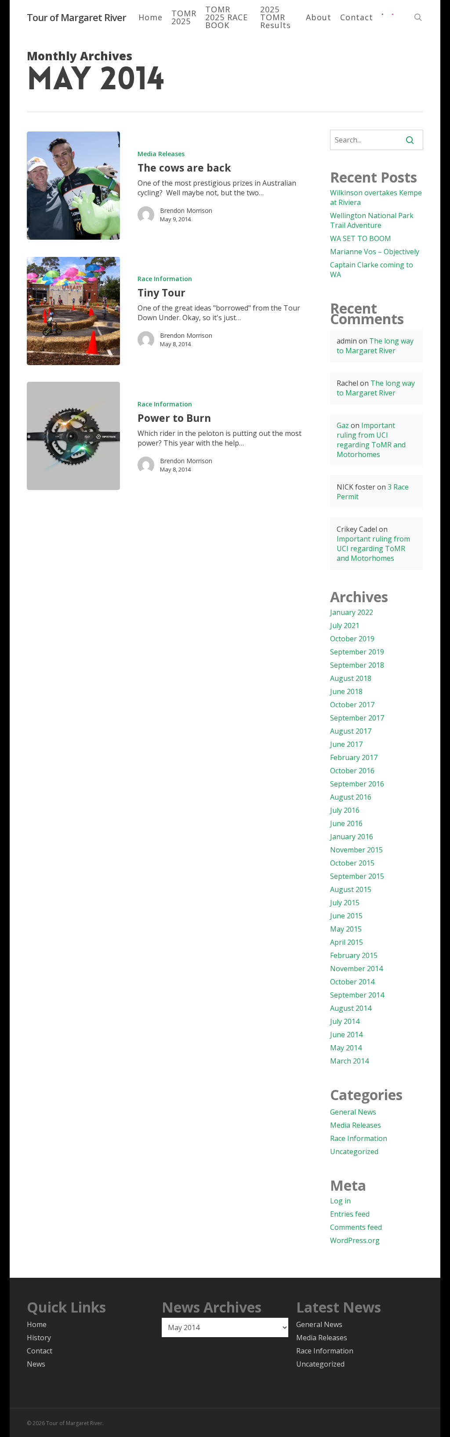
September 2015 (357, 876)
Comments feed (356, 1227)
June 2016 (346, 823)
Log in (340, 1201)
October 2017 (352, 704)
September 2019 (357, 652)
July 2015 (344, 902)
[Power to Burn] (73, 436)
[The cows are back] (73, 186)
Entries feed (350, 1214)
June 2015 (346, 916)
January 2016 (351, 836)
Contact (39, 1351)
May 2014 (346, 1048)
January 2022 (351, 612)
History (39, 1337)
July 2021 (344, 625)
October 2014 (352, 982)
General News (353, 1112)
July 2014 (344, 1021)
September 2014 (357, 995)
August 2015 (350, 889)
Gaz (343, 425)
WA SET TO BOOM (360, 238)
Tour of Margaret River (76, 17)
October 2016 (352, 770)
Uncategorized (354, 1151)
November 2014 (356, 968)
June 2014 (346, 1034)
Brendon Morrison (186, 210)
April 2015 (346, 942)
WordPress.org (355, 1240)
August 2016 (350, 797)
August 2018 (350, 678)
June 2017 (346, 744)
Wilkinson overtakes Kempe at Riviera (376, 197)
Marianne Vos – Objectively (374, 251)
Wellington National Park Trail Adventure (372, 220)
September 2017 (357, 718)
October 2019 (352, 639)
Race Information (165, 278)
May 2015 (346, 929)
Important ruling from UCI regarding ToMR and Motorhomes (371, 439)
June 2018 (346, 691)
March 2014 (349, 1061)
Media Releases (161, 154)
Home (37, 1324)
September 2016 (357, 784)
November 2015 (356, 850)
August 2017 (350, 731)
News (36, 1364)
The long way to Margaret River (375, 345)
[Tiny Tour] (73, 311)
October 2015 (352, 863)
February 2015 (353, 955)
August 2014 (350, 1008)
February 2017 (353, 757)
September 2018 (357, 665)
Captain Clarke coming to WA (371, 269)
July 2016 (344, 810)
